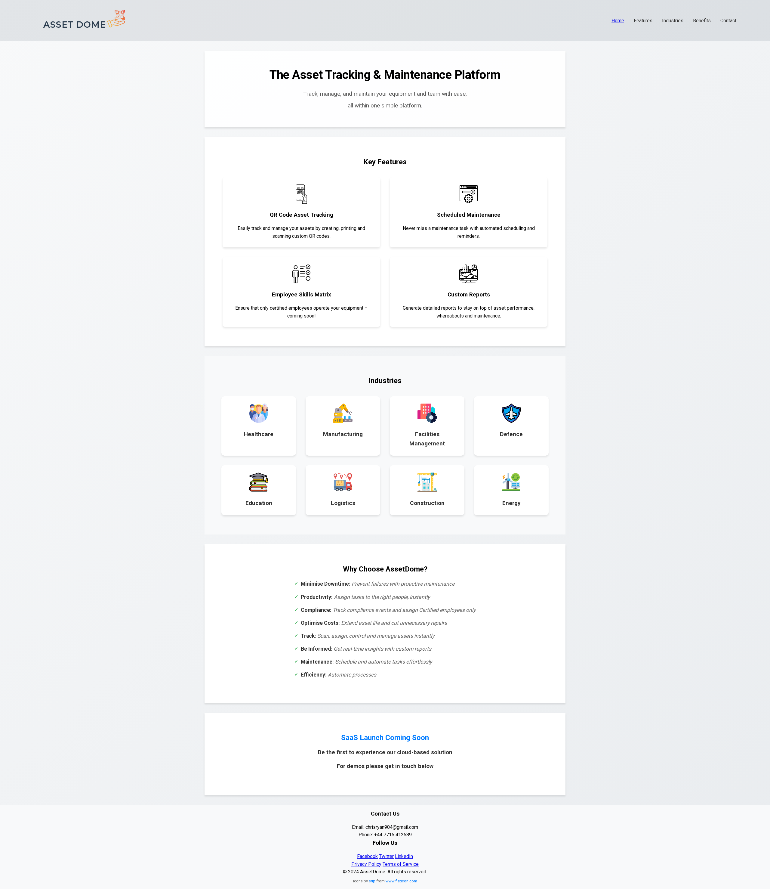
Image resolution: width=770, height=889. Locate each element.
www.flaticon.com (401, 881)
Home (617, 20)
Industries (672, 20)
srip (372, 881)
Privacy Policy (366, 864)
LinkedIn (404, 856)
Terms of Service (401, 864)
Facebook (367, 856)
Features (643, 20)
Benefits (702, 20)
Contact (728, 20)
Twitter (386, 856)
